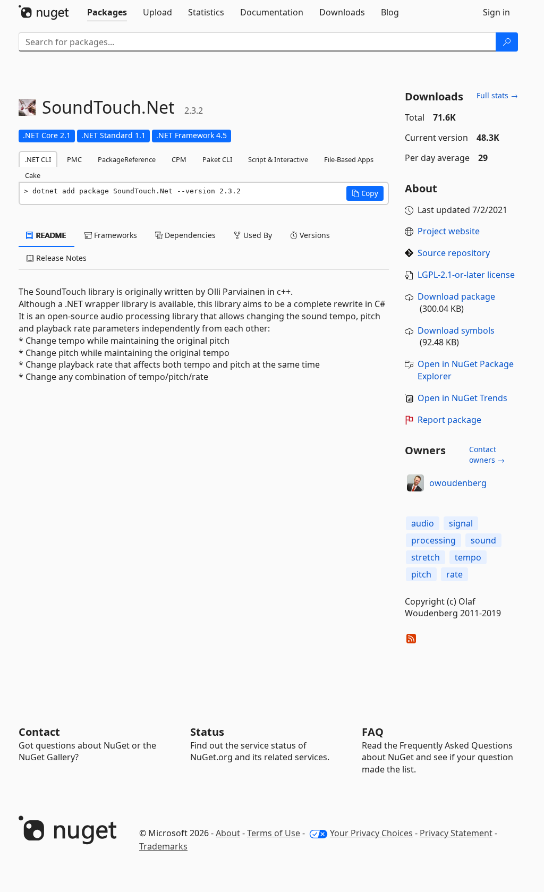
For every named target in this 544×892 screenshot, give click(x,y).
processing (433, 540)
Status (207, 732)
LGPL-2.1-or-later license (466, 275)
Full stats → (497, 95)
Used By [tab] (256, 235)
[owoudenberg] (415, 482)
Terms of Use (273, 833)
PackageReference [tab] (127, 159)
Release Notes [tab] (60, 258)
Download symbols (456, 330)
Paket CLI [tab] (217, 159)
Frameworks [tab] (114, 235)
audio (422, 523)
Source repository (454, 253)
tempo (468, 557)
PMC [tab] (74, 159)
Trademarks (163, 846)
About (228, 833)
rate (454, 574)
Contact (39, 732)
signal (461, 523)
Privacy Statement (456, 833)
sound (483, 540)
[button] (365, 193)
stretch (425, 557)
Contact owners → (487, 454)
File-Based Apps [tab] (348, 159)
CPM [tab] (179, 159)
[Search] (507, 42)
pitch (421, 574)
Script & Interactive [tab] (278, 159)
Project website (449, 231)
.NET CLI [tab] (38, 159)
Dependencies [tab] (189, 235)
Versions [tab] (314, 235)
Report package (449, 420)
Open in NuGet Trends (462, 398)
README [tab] (50, 235)
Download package (456, 296)
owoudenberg (458, 483)
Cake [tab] (32, 175)
